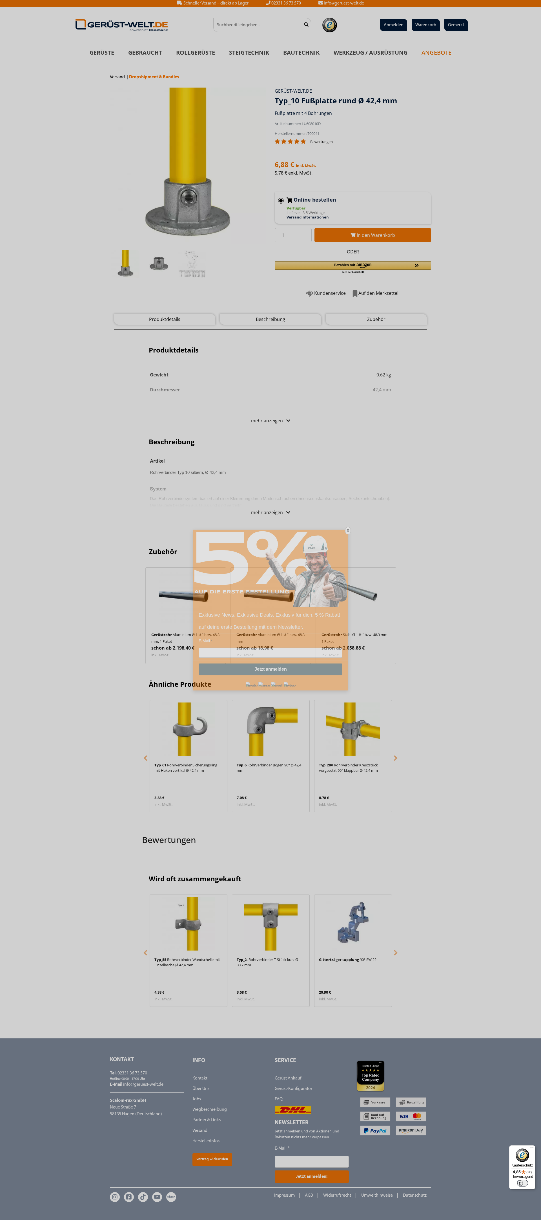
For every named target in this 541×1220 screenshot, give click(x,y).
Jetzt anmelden (270, 669)
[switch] (522, 1183)
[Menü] (532, 1148)
